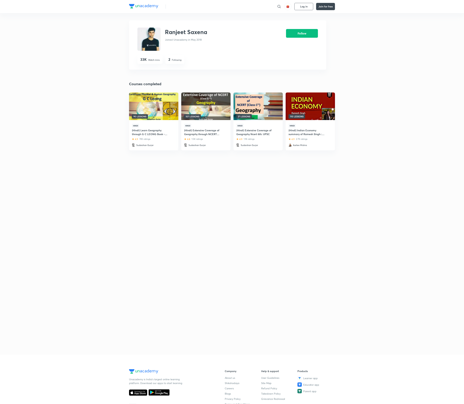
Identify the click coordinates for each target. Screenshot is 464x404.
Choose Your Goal (184, 6)
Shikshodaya (232, 383)
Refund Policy (269, 388)
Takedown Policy (271, 393)
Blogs (228, 393)
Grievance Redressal (273, 399)
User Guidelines (270, 378)
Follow (302, 33)
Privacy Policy (233, 399)
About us (230, 378)
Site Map (266, 383)
